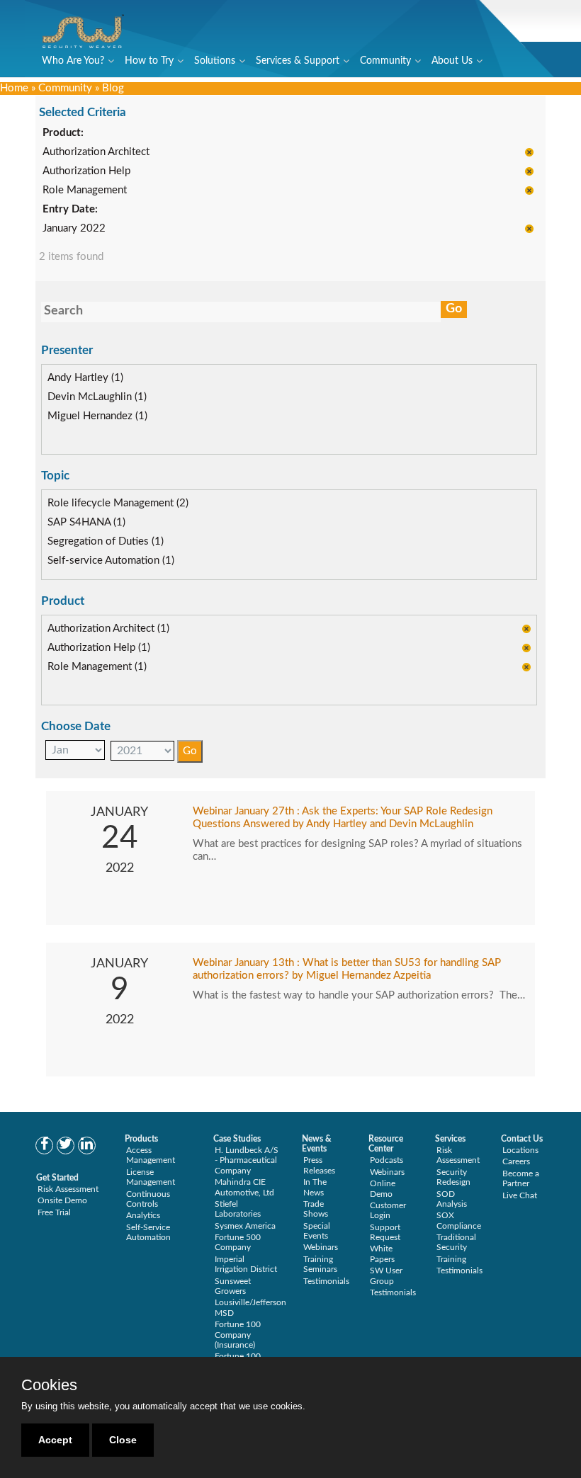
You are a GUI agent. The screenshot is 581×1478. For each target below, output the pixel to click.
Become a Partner (520, 1178)
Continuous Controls (148, 1199)
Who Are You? (73, 61)
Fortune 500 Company (238, 1242)
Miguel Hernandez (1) (97, 416)
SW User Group (386, 1275)
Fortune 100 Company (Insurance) (238, 1334)
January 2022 (74, 228)
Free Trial (54, 1212)
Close (123, 1439)
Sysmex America (245, 1226)
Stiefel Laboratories (238, 1209)
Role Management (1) (97, 666)
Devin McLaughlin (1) (97, 397)
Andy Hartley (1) (85, 378)
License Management (150, 1177)
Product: (63, 132)
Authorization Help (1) (98, 647)
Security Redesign (453, 1177)
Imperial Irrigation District (246, 1264)
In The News (315, 1187)
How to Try (149, 61)
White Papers (382, 1253)
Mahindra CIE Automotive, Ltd (244, 1187)
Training (451, 1259)
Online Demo (382, 1188)
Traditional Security (456, 1242)
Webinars (320, 1247)
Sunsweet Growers (233, 1286)
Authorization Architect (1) (108, 628)
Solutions (214, 61)
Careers (516, 1161)
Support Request (385, 1232)
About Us (452, 61)
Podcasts (386, 1160)
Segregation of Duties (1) (105, 541)
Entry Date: (70, 209)
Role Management (85, 190)
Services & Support (297, 61)
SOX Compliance (458, 1220)
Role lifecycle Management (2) (117, 503)
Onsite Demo (62, 1200)
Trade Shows (315, 1209)
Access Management (150, 1155)
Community (385, 61)
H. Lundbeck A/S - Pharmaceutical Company (246, 1160)
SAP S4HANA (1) (86, 522)
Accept (55, 1439)
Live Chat (519, 1195)
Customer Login (388, 1210)
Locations (520, 1150)
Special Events (316, 1231)
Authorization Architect (96, 152)
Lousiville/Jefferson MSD (250, 1307)
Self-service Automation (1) (110, 560)
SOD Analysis (451, 1199)
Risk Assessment (68, 1189)
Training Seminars (320, 1264)
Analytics (143, 1215)
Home (14, 88)
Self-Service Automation (148, 1232)
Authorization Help (86, 171)
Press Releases (319, 1165)
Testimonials (326, 1281)
